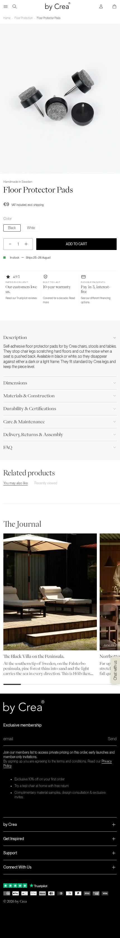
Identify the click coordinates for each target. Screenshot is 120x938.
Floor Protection (24, 18)
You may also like (15, 483)
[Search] (14, 6)
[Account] (101, 6)
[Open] (5, 6)
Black (12, 228)
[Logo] (57, 6)
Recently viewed (45, 483)
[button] (22, 289)
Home (6, 18)
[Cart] (114, 6)
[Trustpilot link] (15, 885)
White (31, 228)
